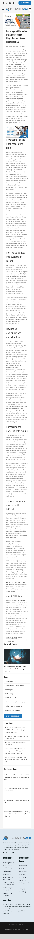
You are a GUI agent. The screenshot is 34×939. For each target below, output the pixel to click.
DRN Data (11, 641)
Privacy (17, 930)
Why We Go (22, 877)
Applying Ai (23, 889)
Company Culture (10, 681)
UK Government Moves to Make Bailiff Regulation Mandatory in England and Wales (15, 730)
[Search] (3, 9)
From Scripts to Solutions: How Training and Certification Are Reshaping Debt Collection (15, 751)
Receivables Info (12, 638)
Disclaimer (8, 930)
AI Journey (22, 892)
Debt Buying (9, 694)
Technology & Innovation (13, 710)
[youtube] (13, 3)
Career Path (23, 880)
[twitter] (10, 3)
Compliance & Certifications (14, 685)
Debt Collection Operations (19, 640)
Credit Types (9, 690)
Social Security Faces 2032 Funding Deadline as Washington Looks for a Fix (16, 759)
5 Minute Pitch (24, 883)
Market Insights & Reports (13, 706)
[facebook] (3, 3)
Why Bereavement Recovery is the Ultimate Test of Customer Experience (17, 656)
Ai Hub (21, 886)
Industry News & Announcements (16, 702)
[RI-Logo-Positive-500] (16, 8)
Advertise (25, 930)
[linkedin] (6, 3)
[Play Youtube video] (17, 132)
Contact (17, 932)
